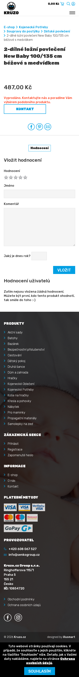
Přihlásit (13, 444)
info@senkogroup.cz (24, 555)
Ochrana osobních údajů (24, 605)
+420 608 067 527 (23, 549)
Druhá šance (16, 367)
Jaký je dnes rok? (17, 256)
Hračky (12, 378)
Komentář (11, 204)
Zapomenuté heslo (20, 455)
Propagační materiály (22, 418)
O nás (11, 481)
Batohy (13, 338)
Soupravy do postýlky (23, 31)
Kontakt (25, 109)
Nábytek (13, 407)
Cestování (14, 355)
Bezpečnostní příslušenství (26, 349)
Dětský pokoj (16, 361)
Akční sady (15, 332)
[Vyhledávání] (68, 3)
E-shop (9, 27)
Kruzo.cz (20, 637)
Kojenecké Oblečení (21, 384)
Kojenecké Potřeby (33, 27)
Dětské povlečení (57, 31)
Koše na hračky (18, 395)
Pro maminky (16, 412)
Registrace (15, 449)
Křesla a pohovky (19, 401)
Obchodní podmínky (21, 599)
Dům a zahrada (18, 372)
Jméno (9, 185)
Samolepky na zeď (20, 424)
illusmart (69, 637)
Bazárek (13, 344)
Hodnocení (12, 171)
